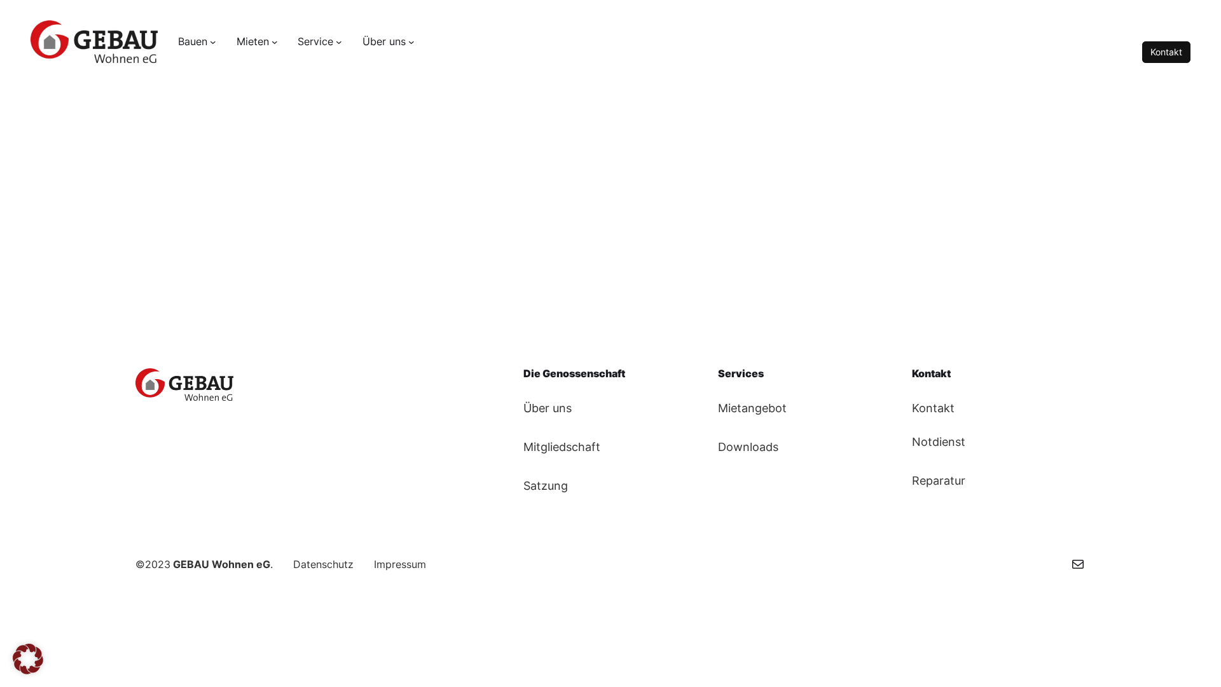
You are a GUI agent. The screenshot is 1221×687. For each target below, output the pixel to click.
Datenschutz (323, 564)
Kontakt (1166, 51)
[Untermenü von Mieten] (275, 42)
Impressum (400, 564)
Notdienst (938, 441)
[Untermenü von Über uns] (411, 42)
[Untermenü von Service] (339, 42)
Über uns (547, 408)
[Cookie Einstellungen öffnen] (28, 669)
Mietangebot (752, 408)
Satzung (545, 485)
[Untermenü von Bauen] (213, 42)
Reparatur (938, 480)
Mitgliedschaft (561, 447)
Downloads (748, 447)
